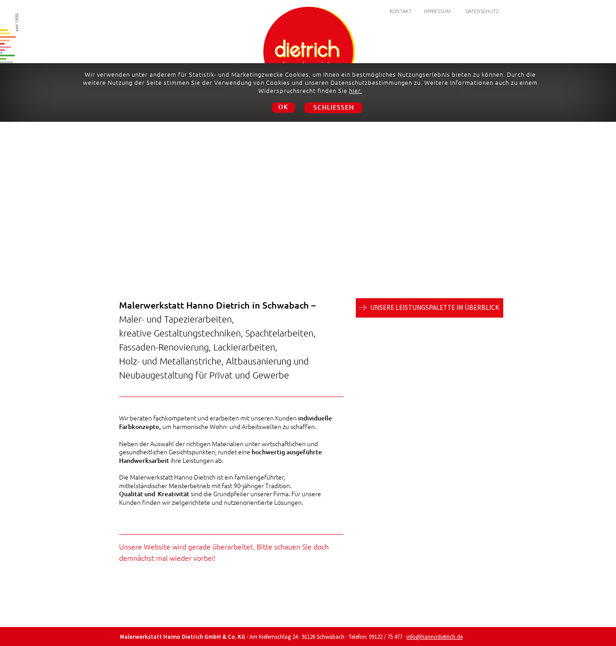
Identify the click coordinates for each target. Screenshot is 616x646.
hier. (355, 90)
